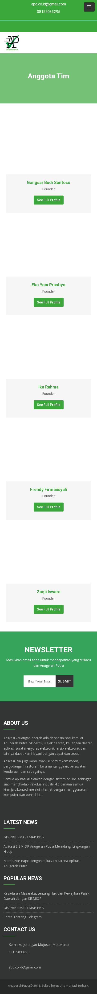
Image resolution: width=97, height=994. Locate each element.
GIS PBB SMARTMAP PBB (24, 837)
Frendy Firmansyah (48, 489)
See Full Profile (48, 200)
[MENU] (89, 7)
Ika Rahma (48, 386)
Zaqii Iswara (49, 591)
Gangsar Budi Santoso (48, 182)
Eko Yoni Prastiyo (48, 284)
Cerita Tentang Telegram (23, 917)
